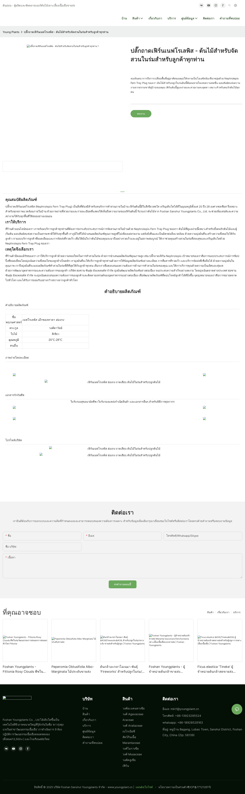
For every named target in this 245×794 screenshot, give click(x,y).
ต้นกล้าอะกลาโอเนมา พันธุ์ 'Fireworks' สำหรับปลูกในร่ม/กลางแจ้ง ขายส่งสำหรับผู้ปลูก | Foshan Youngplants (121, 669)
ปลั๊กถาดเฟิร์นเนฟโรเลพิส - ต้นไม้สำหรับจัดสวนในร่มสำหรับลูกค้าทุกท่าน (66, 32)
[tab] (122, 190)
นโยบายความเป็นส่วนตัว (172, 787)
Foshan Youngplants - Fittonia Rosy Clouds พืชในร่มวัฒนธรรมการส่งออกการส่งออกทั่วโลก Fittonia (25, 669)
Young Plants (11, 32)
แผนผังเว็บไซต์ (144, 787)
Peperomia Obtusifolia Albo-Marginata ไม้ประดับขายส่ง (72, 669)
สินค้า (210, 612)
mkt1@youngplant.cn (185, 709)
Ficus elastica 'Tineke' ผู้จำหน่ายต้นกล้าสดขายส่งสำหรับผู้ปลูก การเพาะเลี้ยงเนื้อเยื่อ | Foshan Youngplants (219, 669)
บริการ (237, 612)
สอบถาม (141, 113)
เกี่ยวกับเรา (223, 612)
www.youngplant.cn (120, 787)
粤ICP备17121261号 (199, 787)
